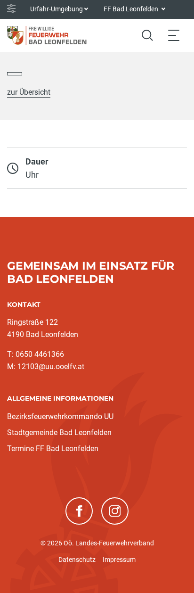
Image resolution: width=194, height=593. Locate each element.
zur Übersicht (28, 92)
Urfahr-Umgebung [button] (56, 9)
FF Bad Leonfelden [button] (132, 9)
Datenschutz (77, 559)
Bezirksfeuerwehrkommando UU (60, 416)
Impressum (119, 559)
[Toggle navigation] (174, 35)
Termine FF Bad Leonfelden (52, 448)
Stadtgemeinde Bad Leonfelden (59, 432)
